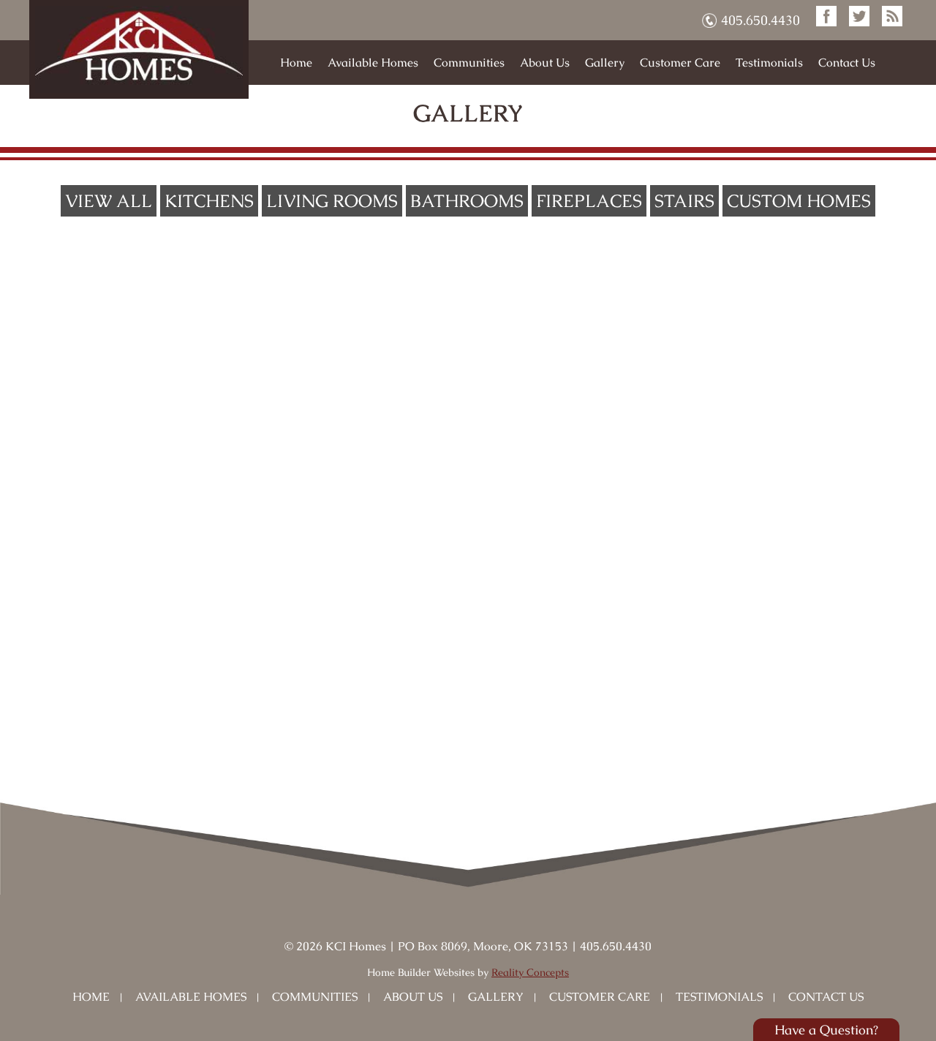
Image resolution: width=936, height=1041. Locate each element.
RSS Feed (892, 16)
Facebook (826, 16)
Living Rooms (332, 200)
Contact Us (846, 62)
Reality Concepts (530, 972)
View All (108, 200)
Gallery (604, 62)
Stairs (684, 200)
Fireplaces (589, 200)
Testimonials (769, 62)
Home (296, 62)
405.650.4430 (760, 20)
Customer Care (680, 62)
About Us (545, 62)
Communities (469, 62)
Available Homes (373, 62)
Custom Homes (799, 200)
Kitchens (209, 200)
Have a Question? (826, 1029)
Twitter (859, 16)
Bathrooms (467, 200)
